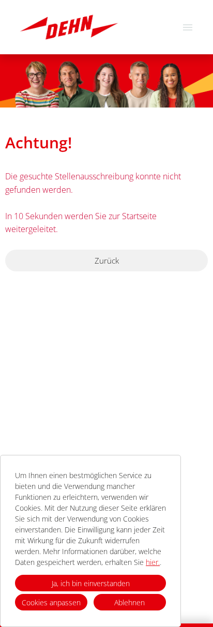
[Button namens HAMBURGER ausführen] (187, 27)
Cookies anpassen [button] (51, 602)
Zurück (107, 260)
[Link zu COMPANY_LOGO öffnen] (69, 27)
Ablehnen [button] (129, 602)
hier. (153, 562)
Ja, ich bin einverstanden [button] (91, 583)
